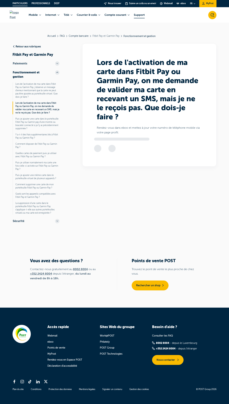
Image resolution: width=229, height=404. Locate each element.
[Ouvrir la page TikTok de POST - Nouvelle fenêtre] (30, 381)
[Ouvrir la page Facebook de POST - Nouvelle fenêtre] (14, 381)
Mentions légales (87, 389)
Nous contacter (166, 359)
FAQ (62, 36)
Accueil (51, 36)
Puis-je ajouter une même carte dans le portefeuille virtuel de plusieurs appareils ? (35, 177)
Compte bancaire (79, 36)
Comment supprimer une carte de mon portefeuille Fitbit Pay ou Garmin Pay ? (34, 186)
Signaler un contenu (112, 389)
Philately (105, 341)
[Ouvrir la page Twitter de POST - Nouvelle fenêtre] (46, 381)
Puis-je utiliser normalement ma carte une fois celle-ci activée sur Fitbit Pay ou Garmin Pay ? (36, 165)
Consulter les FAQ (162, 335)
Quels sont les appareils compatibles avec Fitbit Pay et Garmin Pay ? (35, 195)
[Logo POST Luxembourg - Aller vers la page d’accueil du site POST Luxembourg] (17, 15)
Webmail (52, 335)
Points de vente (56, 347)
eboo (50, 341)
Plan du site (18, 389)
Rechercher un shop (148, 285)
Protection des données (60, 389)
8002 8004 (80, 269)
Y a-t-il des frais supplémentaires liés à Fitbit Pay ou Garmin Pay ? (36, 136)
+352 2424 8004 (41, 273)
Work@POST (107, 335)
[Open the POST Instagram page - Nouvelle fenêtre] (22, 381)
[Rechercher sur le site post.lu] (212, 15)
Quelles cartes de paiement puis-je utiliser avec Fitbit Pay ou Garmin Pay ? (36, 155)
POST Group (107, 347)
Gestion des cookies (139, 389)
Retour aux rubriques (28, 46)
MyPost (51, 353)
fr (191, 3)
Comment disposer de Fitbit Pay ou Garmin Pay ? (36, 145)
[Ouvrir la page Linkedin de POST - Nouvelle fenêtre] (38, 381)
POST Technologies (111, 353)
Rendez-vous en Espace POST (64, 359)
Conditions (36, 389)
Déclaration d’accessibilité (62, 366)
